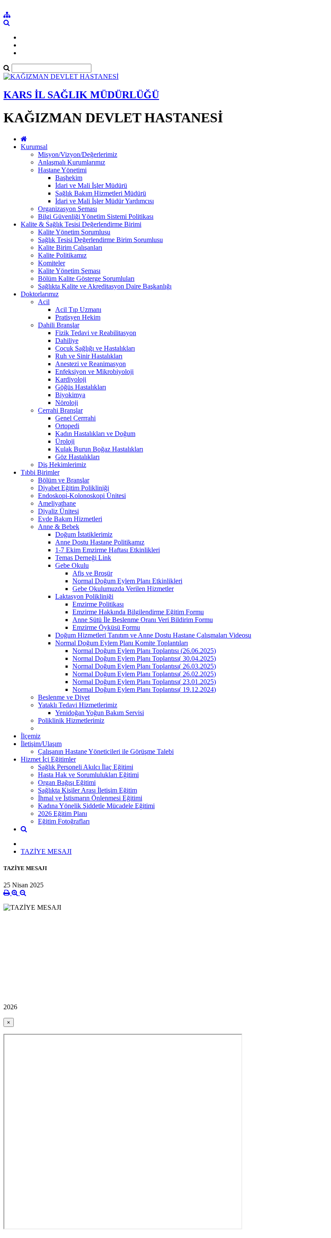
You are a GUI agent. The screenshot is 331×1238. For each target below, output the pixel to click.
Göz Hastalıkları (77, 456)
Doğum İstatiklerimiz (83, 534)
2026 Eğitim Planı (62, 813)
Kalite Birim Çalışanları (70, 247)
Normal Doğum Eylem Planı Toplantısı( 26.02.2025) (144, 674)
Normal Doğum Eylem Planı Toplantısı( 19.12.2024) (144, 689)
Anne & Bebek (58, 526)
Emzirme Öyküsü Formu (106, 627)
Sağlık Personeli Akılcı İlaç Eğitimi (85, 767)
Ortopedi (67, 425)
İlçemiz (31, 736)
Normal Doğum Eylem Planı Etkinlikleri (127, 581)
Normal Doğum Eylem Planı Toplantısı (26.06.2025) (144, 650)
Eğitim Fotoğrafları (64, 821)
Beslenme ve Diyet (64, 697)
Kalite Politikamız (62, 255)
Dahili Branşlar (58, 325)
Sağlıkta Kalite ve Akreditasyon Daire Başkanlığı (105, 286)
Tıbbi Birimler (40, 472)
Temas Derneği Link (83, 557)
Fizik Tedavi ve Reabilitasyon (95, 332)
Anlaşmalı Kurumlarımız (71, 162)
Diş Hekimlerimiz (62, 464)
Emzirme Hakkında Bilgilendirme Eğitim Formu (138, 612)
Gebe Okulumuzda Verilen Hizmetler (123, 588)
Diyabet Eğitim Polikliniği (73, 487)
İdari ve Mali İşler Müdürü (91, 185)
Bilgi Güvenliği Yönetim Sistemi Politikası (95, 216)
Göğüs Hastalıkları (80, 387)
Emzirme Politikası (98, 604)
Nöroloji (66, 402)
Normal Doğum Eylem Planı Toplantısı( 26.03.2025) (144, 666)
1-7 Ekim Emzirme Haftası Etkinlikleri (107, 550)
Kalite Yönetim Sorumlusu (74, 232)
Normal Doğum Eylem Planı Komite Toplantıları (121, 643)
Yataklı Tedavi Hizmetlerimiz (77, 705)
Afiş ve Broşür (92, 573)
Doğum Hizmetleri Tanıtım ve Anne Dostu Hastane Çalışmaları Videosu (153, 635)
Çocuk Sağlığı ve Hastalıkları (95, 348)
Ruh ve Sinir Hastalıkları (88, 356)
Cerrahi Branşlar (60, 410)
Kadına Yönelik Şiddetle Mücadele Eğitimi (96, 805)
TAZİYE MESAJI (46, 851)
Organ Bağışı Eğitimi (67, 782)
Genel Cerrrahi (75, 418)
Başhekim (68, 177)
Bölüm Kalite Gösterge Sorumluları (86, 278)
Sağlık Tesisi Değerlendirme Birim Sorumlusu (100, 239)
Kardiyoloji (70, 379)
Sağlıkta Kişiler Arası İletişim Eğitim (87, 790)
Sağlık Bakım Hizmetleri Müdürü (100, 193)
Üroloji (65, 441)
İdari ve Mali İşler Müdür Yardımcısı (104, 201)
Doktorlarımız (40, 294)
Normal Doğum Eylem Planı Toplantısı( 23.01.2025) (144, 681)
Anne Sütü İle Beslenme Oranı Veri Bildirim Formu (142, 619)
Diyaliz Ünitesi (58, 511)
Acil (44, 301)
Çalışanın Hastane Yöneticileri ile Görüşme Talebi (106, 751)
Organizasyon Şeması (67, 208)
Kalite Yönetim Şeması (69, 270)
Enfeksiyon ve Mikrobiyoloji (94, 371)
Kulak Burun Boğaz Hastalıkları (99, 449)
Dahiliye (66, 340)
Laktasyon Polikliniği (84, 596)
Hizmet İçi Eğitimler (48, 759)
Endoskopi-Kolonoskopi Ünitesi (82, 495)
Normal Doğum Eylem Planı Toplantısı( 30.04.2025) (144, 658)
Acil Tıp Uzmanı (78, 309)
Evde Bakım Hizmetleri (70, 519)
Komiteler (51, 263)
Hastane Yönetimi (62, 170)
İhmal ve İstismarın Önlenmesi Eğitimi (90, 798)
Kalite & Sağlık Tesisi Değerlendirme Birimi (81, 224)
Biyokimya (70, 394)
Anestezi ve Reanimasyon (90, 363)
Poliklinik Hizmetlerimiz (71, 720)
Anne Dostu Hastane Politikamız (99, 542)
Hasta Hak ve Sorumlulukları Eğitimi (88, 774)
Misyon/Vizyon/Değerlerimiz (77, 154)
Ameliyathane (57, 503)
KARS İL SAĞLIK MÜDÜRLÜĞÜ (81, 94)
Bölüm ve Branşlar (63, 480)
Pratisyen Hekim (77, 317)
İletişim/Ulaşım (41, 743)
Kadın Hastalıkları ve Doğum (95, 433)
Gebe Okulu (72, 565)
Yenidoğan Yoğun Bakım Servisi (99, 712)
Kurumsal (34, 146)
